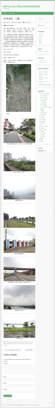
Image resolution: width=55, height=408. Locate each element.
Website (5, 389)
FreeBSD (42, 100)
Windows (42, 114)
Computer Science (43, 93)
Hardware (42, 104)
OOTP (41, 117)
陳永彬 (40, 41)
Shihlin (5, 343)
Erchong (21, 341)
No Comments (27, 22)
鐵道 (10, 13)
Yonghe (5, 345)
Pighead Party (42, 129)
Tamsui (20, 343)
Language (41, 121)
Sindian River (10, 343)
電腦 (13, 13)
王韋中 (40, 37)
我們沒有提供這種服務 (46, 84)
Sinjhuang (16, 343)
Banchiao (7, 341)
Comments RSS (42, 62)
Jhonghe (26, 341)
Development (42, 98)
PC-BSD (43, 102)
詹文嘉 (40, 39)
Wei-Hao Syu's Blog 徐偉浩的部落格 (21, 6)
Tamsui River (25, 343)
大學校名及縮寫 (29, 350)
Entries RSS (41, 60)
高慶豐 (40, 42)
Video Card (43, 105)
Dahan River (16, 341)
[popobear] (41, 35)
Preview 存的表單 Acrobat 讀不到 (12, 350)
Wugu (30, 343)
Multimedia (42, 112)
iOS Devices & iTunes (44, 107)
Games (40, 116)
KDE (41, 109)
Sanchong (31, 341)
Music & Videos (42, 126)
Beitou (11, 341)
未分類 (40, 141)
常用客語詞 (4, 13)
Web (40, 138)
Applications (42, 97)
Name (5, 377)
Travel (40, 131)
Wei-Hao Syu (7, 22)
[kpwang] (41, 34)
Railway (41, 136)
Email (5, 383)
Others (40, 128)
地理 (40, 140)
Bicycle (20, 22)
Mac (41, 110)
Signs (41, 122)
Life (39, 124)
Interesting (41, 119)
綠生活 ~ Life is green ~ (44, 51)
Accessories (42, 95)
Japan (41, 134)
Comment (6, 363)
